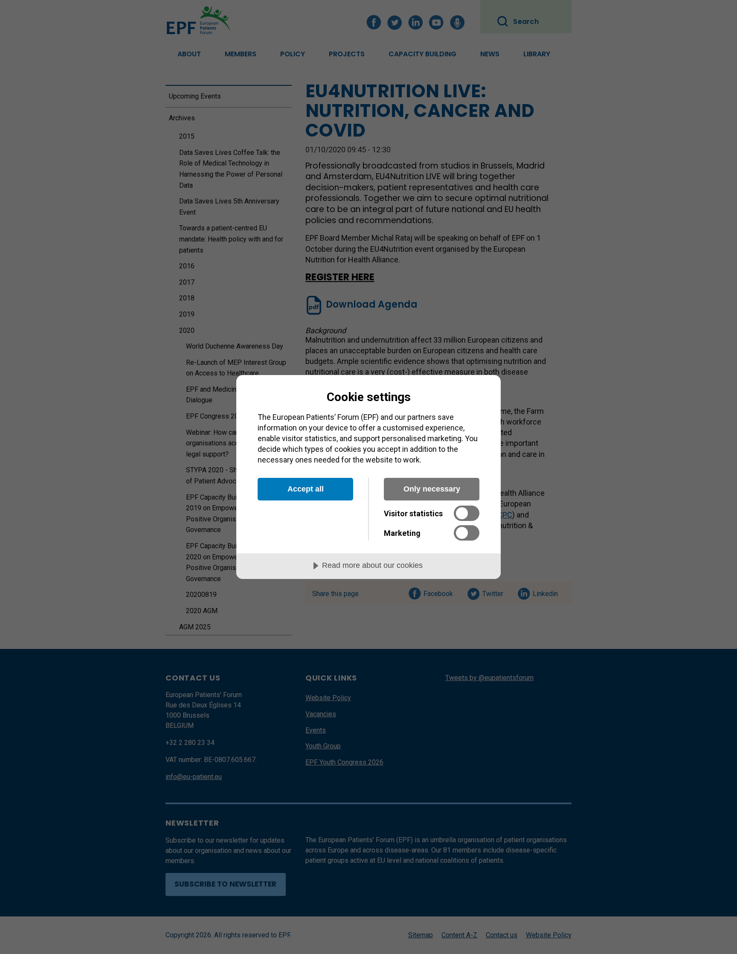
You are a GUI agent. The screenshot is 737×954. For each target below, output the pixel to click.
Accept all (305, 489)
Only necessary (431, 489)
